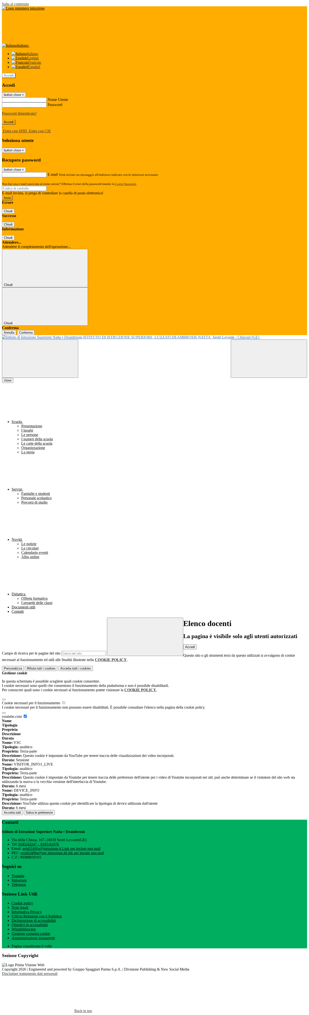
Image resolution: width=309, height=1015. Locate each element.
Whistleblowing (24, 929)
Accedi (9, 75)
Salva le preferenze (39, 812)
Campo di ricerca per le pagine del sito (31, 653)
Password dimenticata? (19, 113)
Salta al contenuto (15, 4)
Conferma (26, 332)
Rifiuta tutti (41, 668)
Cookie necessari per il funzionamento (31, 703)
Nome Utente (58, 100)
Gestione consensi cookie (31, 933)
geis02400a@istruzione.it (61, 848)
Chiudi (8, 211)
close (7, 380)
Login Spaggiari (125, 184)
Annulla (9, 332)
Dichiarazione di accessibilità (34, 920)
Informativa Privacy (27, 912)
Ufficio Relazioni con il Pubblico (37, 916)
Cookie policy (22, 903)
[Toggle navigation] (40, 358)
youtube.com (12, 716)
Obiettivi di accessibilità (30, 925)
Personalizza (13, 668)
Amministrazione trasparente (33, 938)
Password (55, 105)
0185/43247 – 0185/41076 (38, 844)
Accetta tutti (75, 668)
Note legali (20, 907)
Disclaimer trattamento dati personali (29, 974)
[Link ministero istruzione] (23, 8)
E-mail (53, 174)
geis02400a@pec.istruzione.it (62, 853)
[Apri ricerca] (269, 358)
